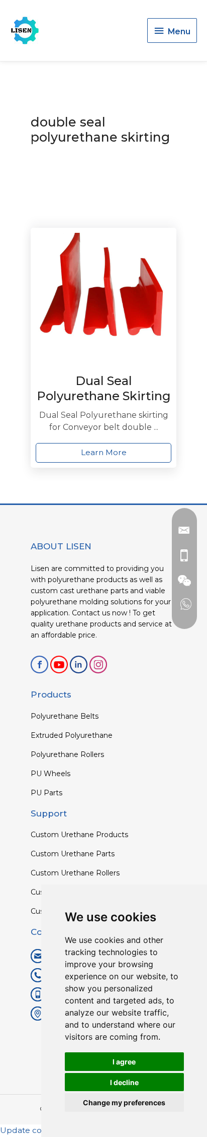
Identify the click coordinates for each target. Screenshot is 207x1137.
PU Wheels (50, 773)
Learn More (104, 452)
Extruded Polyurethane (72, 735)
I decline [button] (124, 1082)
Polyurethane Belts (64, 716)
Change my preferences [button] (124, 1102)
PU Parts (46, 792)
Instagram (98, 664)
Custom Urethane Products (79, 834)
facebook (39, 664)
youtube (59, 664)
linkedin (78, 664)
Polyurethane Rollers (67, 754)
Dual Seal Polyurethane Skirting (104, 388)
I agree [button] (124, 1061)
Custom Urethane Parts (73, 853)
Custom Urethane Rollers (75, 872)
